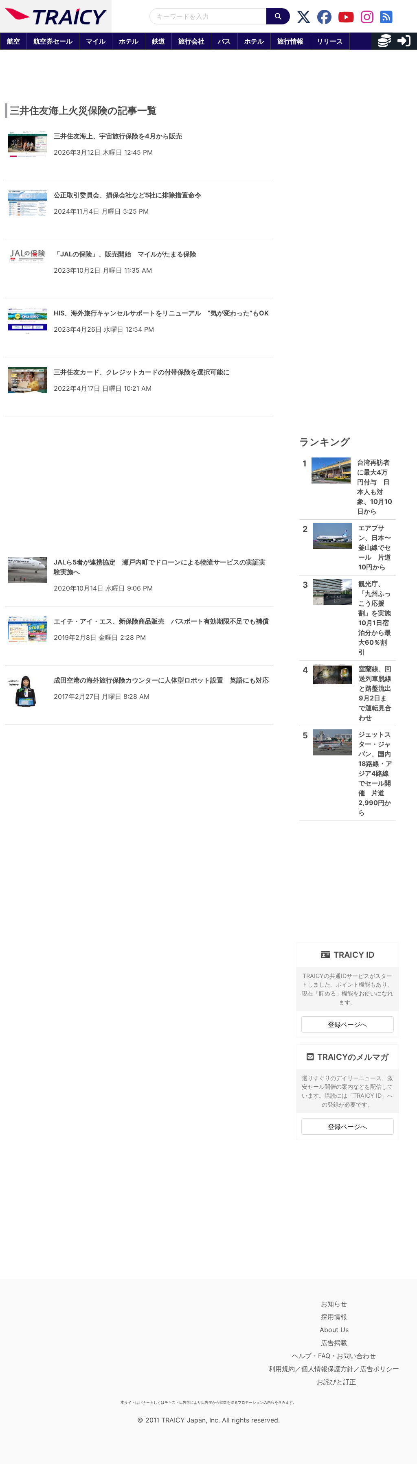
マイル (95, 41)
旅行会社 (191, 41)
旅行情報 (290, 41)
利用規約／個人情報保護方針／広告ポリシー (334, 1369)
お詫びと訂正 (336, 1382)
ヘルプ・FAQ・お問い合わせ (334, 1356)
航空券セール (52, 41)
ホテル (128, 41)
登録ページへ (347, 1024)
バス (224, 41)
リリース (330, 41)
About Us (334, 1330)
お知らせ (334, 1304)
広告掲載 (334, 1343)
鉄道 (158, 41)
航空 (13, 41)
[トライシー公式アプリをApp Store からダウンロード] (55, 1347)
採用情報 (334, 1317)
